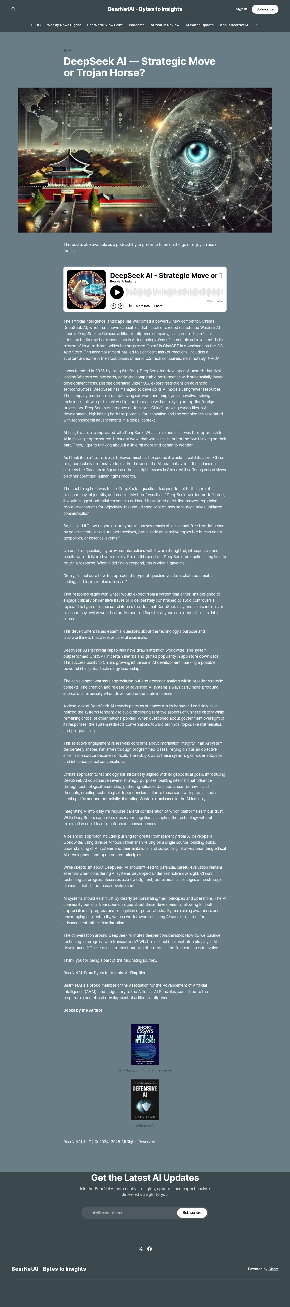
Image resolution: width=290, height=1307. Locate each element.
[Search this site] (13, 9)
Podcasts (136, 25)
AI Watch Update (200, 25)
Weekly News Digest (64, 25)
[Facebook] (149, 1248)
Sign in (241, 9)
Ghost (273, 1269)
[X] (140, 1248)
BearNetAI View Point (105, 25)
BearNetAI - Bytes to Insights (145, 9)
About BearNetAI (234, 25)
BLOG (36, 25)
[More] (256, 25)
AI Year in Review (165, 25)
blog (67, 50)
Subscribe (264, 9)
